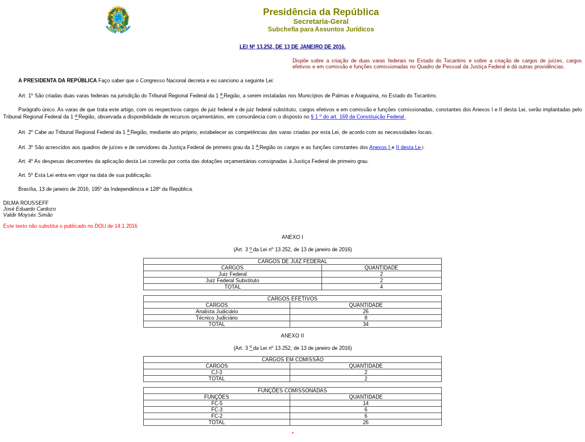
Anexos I (380, 147)
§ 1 (315, 117)
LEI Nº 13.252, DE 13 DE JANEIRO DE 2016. (293, 47)
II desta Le (409, 147)
